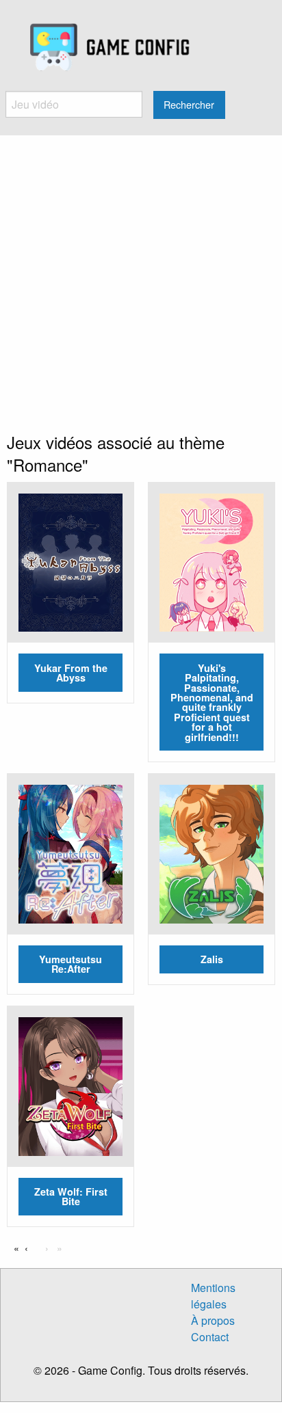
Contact (210, 1337)
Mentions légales (213, 1296)
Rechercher (189, 104)
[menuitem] (109, 48)
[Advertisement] (141, 283)
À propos (213, 1320)
